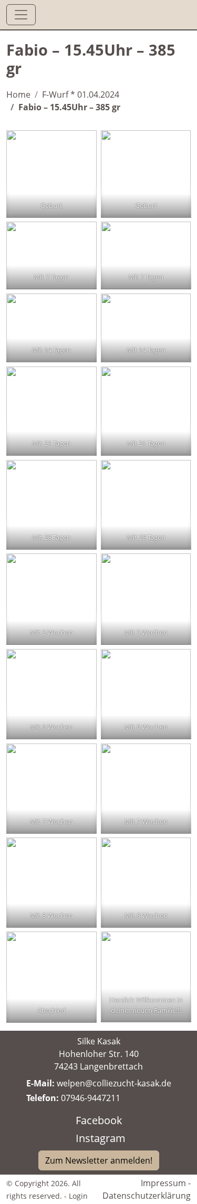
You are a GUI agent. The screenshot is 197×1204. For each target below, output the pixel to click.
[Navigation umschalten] (21, 14)
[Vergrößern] (83, 144)
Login (78, 1196)
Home (18, 94)
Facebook (99, 1120)
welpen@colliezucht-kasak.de (114, 1083)
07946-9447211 (90, 1098)
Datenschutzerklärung (146, 1195)
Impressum (163, 1183)
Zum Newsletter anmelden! (98, 1160)
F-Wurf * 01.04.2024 (80, 94)
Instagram (101, 1138)
